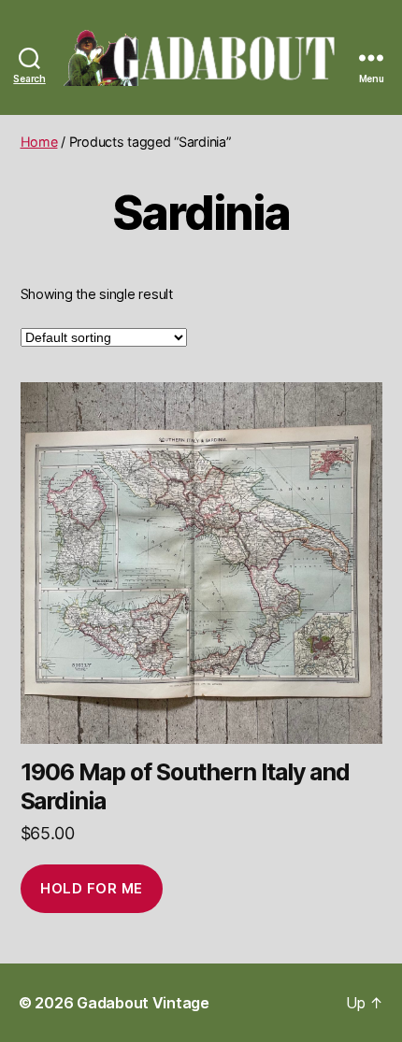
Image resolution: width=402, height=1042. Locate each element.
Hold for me (91, 888)
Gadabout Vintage (143, 1002)
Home (39, 142)
